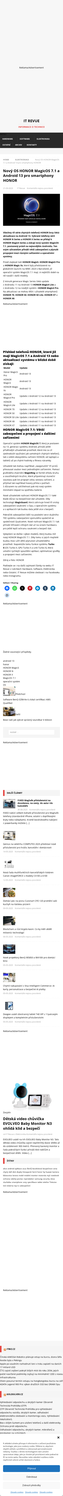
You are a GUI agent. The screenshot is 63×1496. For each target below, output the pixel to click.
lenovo (15, 1175)
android (11, 1168)
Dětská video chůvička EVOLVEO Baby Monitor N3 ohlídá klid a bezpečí (27, 1123)
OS (4, 684)
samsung (38, 1179)
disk (14, 1172)
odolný (13, 1179)
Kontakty (32, 145)
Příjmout (31, 1468)
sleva (52, 1179)
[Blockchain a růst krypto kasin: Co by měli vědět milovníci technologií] (31, 920)
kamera (55, 1172)
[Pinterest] (37, 151)
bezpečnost (47, 1168)
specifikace (32, 1182)
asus (24, 1168)
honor (6, 664)
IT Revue (21, 188)
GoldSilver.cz (15, 1394)
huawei (49, 1172)
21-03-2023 (8, 188)
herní (34, 1172)
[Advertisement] (31, 31)
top (15, 1185)
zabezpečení (25, 1185)
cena (55, 1168)
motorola (42, 1175)
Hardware (7, 139)
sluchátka (7, 1182)
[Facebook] (26, 151)
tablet (39, 1182)
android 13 (8, 660)
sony (25, 1182)
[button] (58, 1437)
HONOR (20, 560)
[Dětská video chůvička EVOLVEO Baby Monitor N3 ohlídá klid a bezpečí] (31, 1095)
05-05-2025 (8, 965)
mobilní (27, 1175)
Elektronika (43, 139)
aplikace (18, 1168)
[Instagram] (31, 151)
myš (48, 1175)
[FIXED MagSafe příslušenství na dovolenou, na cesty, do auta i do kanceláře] (9, 803)
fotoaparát (27, 1172)
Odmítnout (31, 1477)
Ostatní (6, 145)
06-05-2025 (8, 936)
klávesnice (7, 1175)
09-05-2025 (8, 908)
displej (19, 1172)
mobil (21, 1175)
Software (25, 139)
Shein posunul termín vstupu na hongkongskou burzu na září (31, 1380)
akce (5, 1168)
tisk (4, 1185)
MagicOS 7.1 (9, 678)
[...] (28, 823)
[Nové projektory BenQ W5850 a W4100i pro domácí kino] (31, 949)
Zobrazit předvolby (31, 1485)
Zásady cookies (17, 1492)
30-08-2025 (22, 809)
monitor (34, 1175)
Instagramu (15, 575)
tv (18, 1185)
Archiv (18, 145)
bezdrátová (37, 1168)
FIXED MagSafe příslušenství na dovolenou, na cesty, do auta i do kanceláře (35, 803)
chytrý (5, 1172)
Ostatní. (13, 572)
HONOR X (8, 674)
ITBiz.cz (11, 1349)
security (46, 1179)
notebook (55, 1175)
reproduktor (29, 1179)
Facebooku (54, 572)
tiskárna (10, 1185)
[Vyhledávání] (31, 732)
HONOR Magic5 (11, 667)
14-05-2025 (8, 851)
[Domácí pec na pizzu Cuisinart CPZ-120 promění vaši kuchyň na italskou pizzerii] (31, 892)
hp (44, 1172)
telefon (46, 1182)
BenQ (29, 1168)
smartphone (17, 1182)
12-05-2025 (8, 880)
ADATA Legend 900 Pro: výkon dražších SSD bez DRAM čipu (30, 1384)
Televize (53, 1182)
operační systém (11, 681)
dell (10, 1172)
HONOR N (8, 671)
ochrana (6, 1179)
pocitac (20, 1179)
